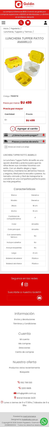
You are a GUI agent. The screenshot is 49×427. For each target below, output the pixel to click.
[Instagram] (26, 284)
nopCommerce (29, 416)
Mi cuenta (24, 339)
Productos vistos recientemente (24, 367)
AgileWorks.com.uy (30, 419)
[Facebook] (22, 284)
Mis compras (25, 343)
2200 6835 (26, 388)
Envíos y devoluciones (24, 319)
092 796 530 (26, 382)
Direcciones (24, 347)
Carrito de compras (28, 22)
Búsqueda (24, 372)
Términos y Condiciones (24, 323)
